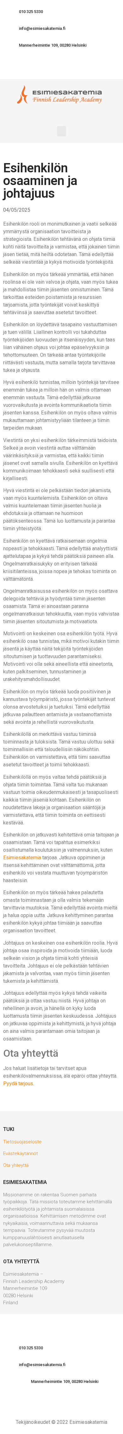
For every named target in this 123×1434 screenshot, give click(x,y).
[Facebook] (61, 68)
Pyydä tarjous (18, 1083)
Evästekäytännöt (20, 1153)
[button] (27, 11)
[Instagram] (79, 68)
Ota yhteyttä (16, 1165)
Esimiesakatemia (22, 858)
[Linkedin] (44, 68)
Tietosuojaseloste (22, 1142)
